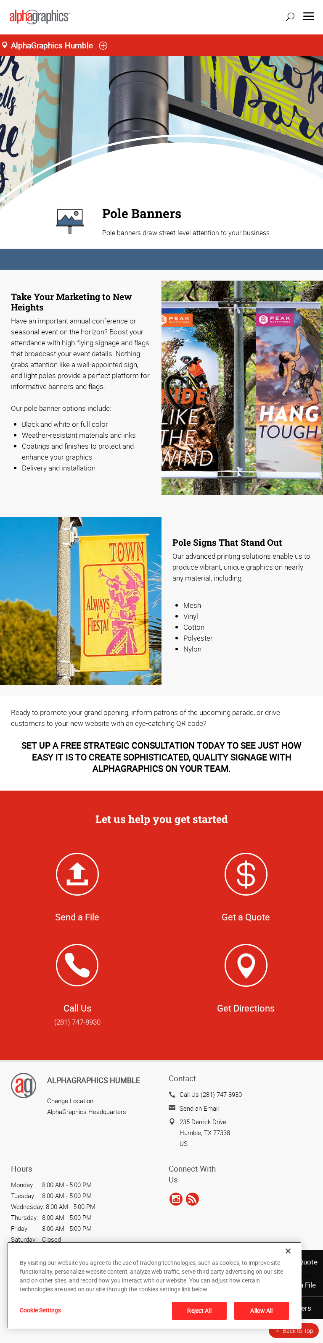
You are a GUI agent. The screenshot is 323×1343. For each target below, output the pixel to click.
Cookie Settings (40, 1310)
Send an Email (199, 1108)
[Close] (288, 1251)
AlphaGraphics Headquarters (86, 1111)
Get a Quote (246, 917)
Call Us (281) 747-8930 (211, 1094)
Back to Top (298, 1331)
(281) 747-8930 (77, 1022)
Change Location (70, 1100)
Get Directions (246, 1008)
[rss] (192, 1200)
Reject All (199, 1310)
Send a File (77, 917)
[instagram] (176, 1200)
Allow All (261, 1310)
